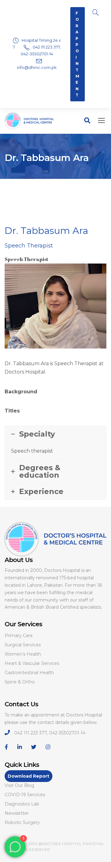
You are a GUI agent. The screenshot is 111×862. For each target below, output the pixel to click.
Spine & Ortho (20, 682)
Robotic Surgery (22, 822)
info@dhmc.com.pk (37, 67)
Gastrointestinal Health (29, 672)
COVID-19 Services (25, 794)
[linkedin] (19, 747)
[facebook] (6, 747)
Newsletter (17, 813)
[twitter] (33, 747)
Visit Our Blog (19, 785)
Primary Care (19, 635)
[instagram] (48, 747)
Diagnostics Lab (22, 804)
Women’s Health (23, 654)
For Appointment (78, 54)
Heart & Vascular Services (32, 663)
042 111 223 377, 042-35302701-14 (49, 733)
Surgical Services (23, 645)
